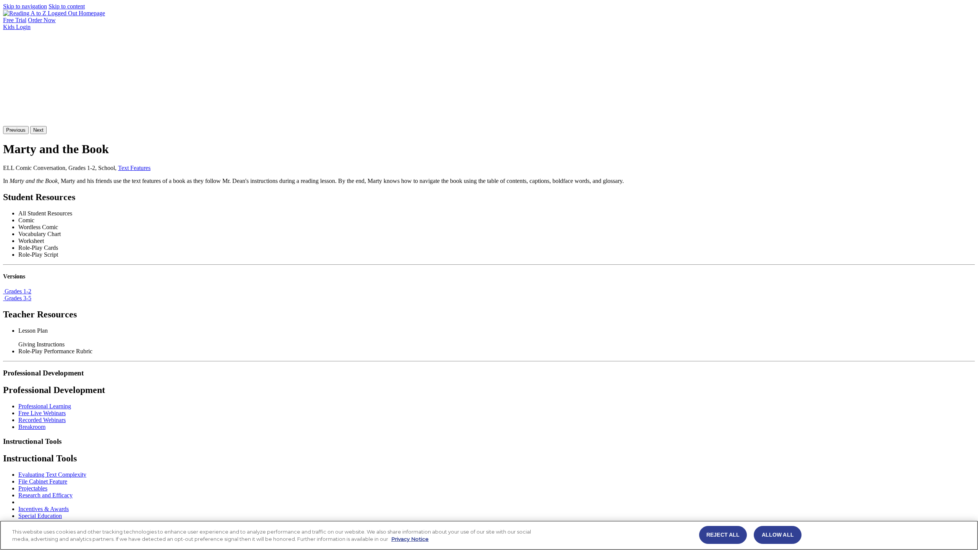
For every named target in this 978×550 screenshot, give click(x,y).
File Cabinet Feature (42, 481)
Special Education (40, 516)
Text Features (134, 168)
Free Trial (14, 20)
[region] (489, 535)
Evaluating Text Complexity (52, 474)
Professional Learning (44, 406)
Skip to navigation (25, 6)
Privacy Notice (410, 539)
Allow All (778, 535)
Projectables (32, 488)
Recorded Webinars (42, 420)
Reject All (723, 535)
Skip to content (67, 6)
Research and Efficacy (45, 495)
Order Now (42, 20)
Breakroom (31, 427)
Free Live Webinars (42, 413)
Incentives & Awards (43, 509)
